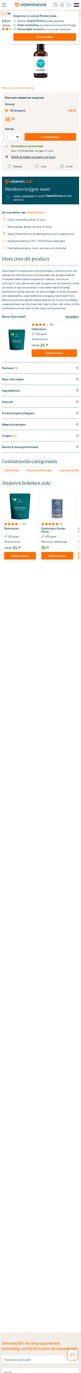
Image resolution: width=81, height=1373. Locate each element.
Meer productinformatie (16, 87)
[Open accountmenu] (62, 5)
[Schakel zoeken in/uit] (55, 5)
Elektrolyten (39, 329)
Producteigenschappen (18, 413)
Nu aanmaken (45, 37)
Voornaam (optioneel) (17, 1359)
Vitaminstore (39, 339)
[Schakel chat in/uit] (72, 1354)
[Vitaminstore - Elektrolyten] (17, 340)
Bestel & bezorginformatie (20, 447)
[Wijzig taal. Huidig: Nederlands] (76, 5)
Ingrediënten (11, 390)
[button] (54, 324)
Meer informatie (13, 379)
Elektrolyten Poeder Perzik (53, 530)
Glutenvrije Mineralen (39, 470)
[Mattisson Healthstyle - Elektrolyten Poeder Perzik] (57, 506)
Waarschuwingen (14, 424)
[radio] (6, 110)
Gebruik (7, 402)
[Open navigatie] (4, 5)
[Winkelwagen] (68, 4)
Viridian (7, 25)
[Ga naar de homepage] (30, 5)
